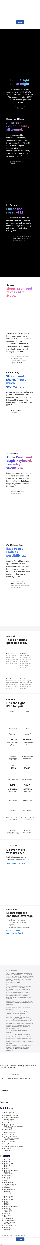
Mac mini (7, 1177)
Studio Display (8, 1182)
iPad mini (7, 1172)
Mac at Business (9, 1119)
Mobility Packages (9, 1124)
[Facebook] (2, 1096)
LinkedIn (4, 1091)
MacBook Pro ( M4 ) (10, 1189)
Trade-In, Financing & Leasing (13, 1126)
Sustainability (8, 1128)
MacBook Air (8, 1175)
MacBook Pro (8, 1174)
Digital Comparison (10, 1186)
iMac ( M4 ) (7, 1187)
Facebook (4, 1102)
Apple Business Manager (11, 1117)
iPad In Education (9, 1112)
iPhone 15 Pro (8, 1163)
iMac (5, 1180)
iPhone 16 (7, 1161)
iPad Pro (6, 1167)
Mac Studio (7, 1179)
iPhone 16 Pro (8, 1160)
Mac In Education (9, 1114)
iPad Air (6, 1168)
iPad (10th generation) (10, 1170)
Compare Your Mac (10, 1184)
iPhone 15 (7, 1165)
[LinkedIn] (2, 1085)
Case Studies (8, 1129)
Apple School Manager (11, 1115)
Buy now (20, 108)
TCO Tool (7, 1122)
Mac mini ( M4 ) (9, 1193)
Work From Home (9, 1121)
